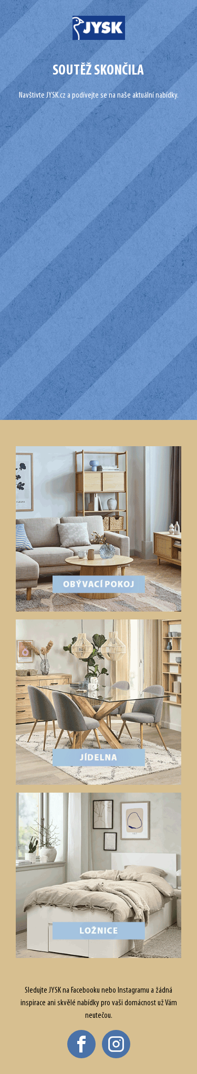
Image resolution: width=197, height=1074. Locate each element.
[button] (81, 1044)
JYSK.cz (56, 95)
